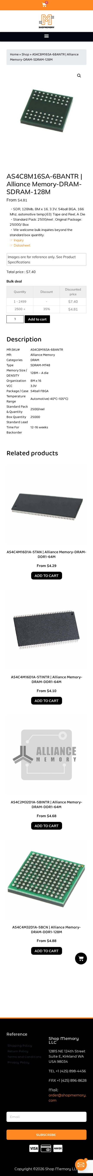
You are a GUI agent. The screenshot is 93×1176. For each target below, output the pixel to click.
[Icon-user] (51, 4)
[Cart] (81, 958)
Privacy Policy (19, 1062)
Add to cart (37, 319)
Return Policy (18, 1051)
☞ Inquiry (17, 240)
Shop (25, 54)
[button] (46, 35)
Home (14, 54)
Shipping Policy (20, 1045)
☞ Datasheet (20, 245)
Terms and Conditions (24, 1056)
